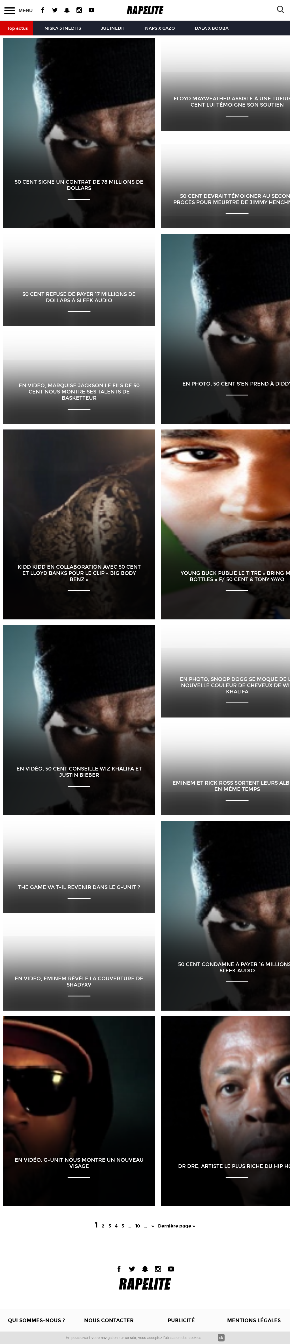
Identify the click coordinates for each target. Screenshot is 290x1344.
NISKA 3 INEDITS (62, 28)
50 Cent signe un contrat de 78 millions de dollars (79, 185)
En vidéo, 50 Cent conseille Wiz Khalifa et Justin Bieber (79, 772)
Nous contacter (109, 1320)
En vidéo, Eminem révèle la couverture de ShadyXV (79, 981)
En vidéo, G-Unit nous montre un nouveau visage (79, 1163)
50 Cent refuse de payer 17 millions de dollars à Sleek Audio (79, 297)
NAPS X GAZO (160, 28)
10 (137, 1226)
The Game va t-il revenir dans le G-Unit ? (79, 887)
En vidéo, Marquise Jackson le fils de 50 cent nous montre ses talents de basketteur (79, 391)
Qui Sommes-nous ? (36, 1320)
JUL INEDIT (113, 28)
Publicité (181, 1320)
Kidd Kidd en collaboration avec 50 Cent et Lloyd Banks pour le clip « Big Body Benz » (79, 573)
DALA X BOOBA (212, 28)
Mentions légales (254, 1320)
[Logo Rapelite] (145, 10)
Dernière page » (176, 1226)
